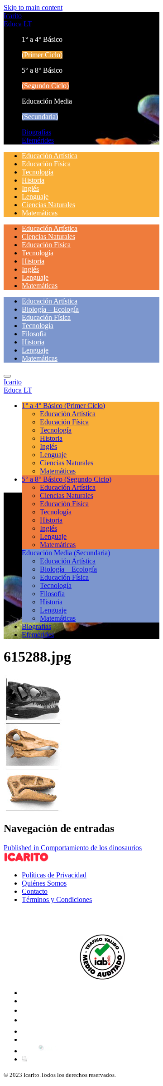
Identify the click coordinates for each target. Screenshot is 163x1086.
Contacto (35, 891)
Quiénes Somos (44, 883)
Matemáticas (40, 213)
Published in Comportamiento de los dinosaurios (73, 848)
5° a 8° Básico (66, 479)
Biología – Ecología (50, 309)
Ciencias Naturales (48, 205)
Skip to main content (33, 7)
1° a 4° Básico (63, 405)
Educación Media (66, 553)
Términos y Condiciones (57, 899)
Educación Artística (49, 155)
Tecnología (37, 172)
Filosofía (34, 334)
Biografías (36, 132)
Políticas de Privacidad (54, 875)
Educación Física (46, 164)
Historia (33, 180)
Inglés (30, 188)
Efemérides (38, 140)
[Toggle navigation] (7, 376)
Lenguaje (35, 196)
